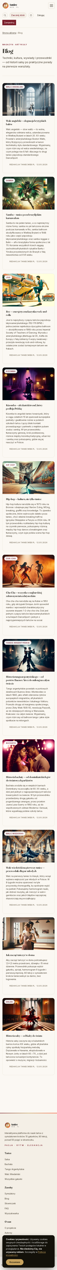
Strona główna (9, 33)
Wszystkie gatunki (13, 1179)
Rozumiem (15, 1262)
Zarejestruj (9, 22)
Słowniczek (10, 1203)
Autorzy (8, 1233)
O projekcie (10, 1228)
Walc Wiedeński (12, 1174)
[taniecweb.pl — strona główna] (17, 5)
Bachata (8, 1164)
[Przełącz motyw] (31, 15)
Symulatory (10, 1193)
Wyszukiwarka (12, 1213)
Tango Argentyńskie (14, 1169)
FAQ (7, 1208)
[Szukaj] (5, 15)
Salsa (7, 1159)
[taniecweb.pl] (18, 1125)
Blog (7, 1198)
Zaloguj (40, 15)
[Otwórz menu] (51, 5)
